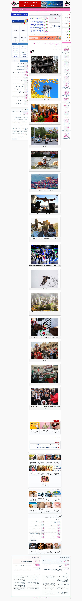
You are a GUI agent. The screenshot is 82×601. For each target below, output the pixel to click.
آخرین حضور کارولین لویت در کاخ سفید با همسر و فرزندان (62, 577)
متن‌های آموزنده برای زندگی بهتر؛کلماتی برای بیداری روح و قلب (66, 88)
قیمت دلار (24, 50)
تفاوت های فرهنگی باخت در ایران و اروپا (35, 536)
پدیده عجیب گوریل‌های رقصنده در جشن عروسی (19, 580)
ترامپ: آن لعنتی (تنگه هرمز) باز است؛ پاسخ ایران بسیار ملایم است (63, 593)
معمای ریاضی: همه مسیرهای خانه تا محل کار (51, 522)
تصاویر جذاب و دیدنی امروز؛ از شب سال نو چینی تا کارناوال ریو (36, 28)
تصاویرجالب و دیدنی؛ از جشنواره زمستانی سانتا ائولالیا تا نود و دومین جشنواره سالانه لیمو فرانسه (39, 31)
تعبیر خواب (14, 40)
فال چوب (21, 40)
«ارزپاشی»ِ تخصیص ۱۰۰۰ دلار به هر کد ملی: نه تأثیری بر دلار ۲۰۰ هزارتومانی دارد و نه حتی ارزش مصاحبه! (62, 580)
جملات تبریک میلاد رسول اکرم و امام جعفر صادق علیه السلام (66, 109)
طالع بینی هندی (25, 40)
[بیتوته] (15, 6)
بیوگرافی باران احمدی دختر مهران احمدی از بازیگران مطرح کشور (18, 92)
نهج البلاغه (16, 54)
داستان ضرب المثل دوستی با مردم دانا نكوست (35, 522)
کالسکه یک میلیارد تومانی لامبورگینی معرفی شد (20, 583)
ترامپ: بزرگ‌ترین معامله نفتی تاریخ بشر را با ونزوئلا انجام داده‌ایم (52, 566)
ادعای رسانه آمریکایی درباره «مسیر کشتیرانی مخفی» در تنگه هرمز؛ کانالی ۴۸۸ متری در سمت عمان (52, 561)
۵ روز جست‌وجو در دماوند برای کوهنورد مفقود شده (20, 119)
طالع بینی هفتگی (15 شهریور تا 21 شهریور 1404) (66, 96)
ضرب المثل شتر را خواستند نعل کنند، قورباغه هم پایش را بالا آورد (19, 89)
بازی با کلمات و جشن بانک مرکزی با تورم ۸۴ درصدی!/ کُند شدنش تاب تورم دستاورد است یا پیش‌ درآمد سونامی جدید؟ (49, 584)
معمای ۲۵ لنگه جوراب (21, 100)
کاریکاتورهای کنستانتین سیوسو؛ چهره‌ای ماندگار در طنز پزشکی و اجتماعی (66, 116)
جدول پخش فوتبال (15, 52)
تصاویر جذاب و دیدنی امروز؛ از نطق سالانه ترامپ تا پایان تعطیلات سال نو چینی (55, 25)
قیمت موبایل (24, 52)
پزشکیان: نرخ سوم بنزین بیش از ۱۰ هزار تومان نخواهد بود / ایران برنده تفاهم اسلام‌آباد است (52, 570)
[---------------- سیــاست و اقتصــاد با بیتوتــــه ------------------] (64, 557)
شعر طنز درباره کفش (21, 63)
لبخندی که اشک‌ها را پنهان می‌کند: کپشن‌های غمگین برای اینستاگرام (66, 67)
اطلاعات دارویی (15, 46)
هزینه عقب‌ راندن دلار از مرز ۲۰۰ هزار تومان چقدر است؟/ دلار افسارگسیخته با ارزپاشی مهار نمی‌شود (62, 588)
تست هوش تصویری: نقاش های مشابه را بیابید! (18, 83)
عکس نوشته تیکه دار (53, 536)
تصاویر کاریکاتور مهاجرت (20, 66)
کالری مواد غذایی (15, 50)
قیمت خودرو (24, 46)
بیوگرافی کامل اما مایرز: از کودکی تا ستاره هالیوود (66, 81)
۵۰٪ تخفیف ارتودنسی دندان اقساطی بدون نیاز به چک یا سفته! (47, 447)
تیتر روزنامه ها (24, 56)
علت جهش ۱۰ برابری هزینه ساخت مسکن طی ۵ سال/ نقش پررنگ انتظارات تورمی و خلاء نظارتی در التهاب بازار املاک (19, 121)
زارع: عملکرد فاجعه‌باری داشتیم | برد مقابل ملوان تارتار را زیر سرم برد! (20, 115)
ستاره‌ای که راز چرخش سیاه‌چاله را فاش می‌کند (17, 112)
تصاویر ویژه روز (56, 46)
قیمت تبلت (24, 54)
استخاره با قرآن (23, 37)
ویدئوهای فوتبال (15, 48)
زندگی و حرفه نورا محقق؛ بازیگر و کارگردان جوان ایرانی (66, 102)
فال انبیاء (15, 30)
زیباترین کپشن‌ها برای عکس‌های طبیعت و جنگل (35, 534)
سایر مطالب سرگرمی (33, 540)
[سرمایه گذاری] (45, 38)
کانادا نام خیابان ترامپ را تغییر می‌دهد (63, 584)
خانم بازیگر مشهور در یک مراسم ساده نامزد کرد (21, 117)
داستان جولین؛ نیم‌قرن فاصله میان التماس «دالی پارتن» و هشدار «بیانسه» (33, 577)
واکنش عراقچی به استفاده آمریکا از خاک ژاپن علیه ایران (20, 131)
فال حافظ (23, 30)
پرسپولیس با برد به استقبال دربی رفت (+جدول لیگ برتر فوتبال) (20, 126)
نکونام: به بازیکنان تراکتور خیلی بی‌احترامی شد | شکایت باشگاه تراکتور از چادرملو (19, 589)
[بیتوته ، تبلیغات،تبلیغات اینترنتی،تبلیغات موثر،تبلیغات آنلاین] (30, 4)
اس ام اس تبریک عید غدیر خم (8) (19, 69)
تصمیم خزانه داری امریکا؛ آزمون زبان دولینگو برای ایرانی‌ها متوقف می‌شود (19, 133)
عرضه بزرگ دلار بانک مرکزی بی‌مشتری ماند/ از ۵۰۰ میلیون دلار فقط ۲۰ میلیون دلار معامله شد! (19, 136)
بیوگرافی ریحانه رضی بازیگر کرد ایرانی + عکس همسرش (66, 59)
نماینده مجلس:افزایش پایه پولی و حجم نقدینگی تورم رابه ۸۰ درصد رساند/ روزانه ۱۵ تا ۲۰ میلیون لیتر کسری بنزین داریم (49, 592)
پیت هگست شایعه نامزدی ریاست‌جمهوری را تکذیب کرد (49, 580)
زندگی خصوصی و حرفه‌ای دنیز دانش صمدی (18, 77)
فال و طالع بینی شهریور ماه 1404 (66, 74)
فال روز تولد (18, 40)
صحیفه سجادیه (16, 56)
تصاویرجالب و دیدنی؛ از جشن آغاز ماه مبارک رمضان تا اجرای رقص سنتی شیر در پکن (36, 25)
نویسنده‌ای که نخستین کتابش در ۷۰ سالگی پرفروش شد (23, 565)
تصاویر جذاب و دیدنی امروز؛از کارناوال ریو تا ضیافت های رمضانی (36, 22)
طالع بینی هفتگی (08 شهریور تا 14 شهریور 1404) (66, 52)
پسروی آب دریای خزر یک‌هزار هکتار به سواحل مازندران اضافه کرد (49, 577)
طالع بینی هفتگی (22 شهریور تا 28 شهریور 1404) (66, 124)
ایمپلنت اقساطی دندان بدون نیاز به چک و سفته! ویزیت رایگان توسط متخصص (44, 444)
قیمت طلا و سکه (23, 48)
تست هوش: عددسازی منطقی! (19, 103)
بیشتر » (31, 14)
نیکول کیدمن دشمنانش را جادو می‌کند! (26, 561)
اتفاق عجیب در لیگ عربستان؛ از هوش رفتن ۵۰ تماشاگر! (20, 586)
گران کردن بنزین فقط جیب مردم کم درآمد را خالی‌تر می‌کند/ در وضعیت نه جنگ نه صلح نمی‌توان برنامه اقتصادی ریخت (49, 588)
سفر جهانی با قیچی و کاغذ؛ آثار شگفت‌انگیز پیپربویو (66, 131)
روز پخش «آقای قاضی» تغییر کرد (34, 579)
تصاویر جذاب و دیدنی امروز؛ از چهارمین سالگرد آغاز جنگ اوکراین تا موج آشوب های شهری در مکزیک (38, 18)
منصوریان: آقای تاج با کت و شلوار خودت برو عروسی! (33, 589)
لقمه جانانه (22, 80)
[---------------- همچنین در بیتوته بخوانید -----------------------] (35, 557)
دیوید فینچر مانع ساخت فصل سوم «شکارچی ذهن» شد (20, 577)
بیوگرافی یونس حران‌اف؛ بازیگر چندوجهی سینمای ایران (66, 138)
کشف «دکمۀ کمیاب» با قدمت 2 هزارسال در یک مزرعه (33, 583)
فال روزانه (15, 37)
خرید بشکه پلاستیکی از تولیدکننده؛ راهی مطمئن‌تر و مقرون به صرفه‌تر (19, 129)
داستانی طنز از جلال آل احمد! (20, 86)
